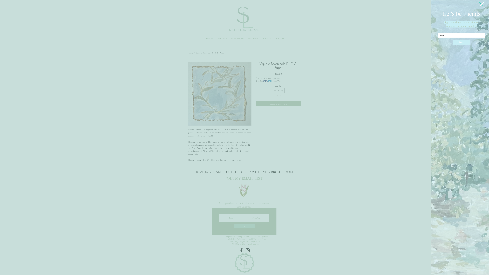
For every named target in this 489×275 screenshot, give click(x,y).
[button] (481, 4)
